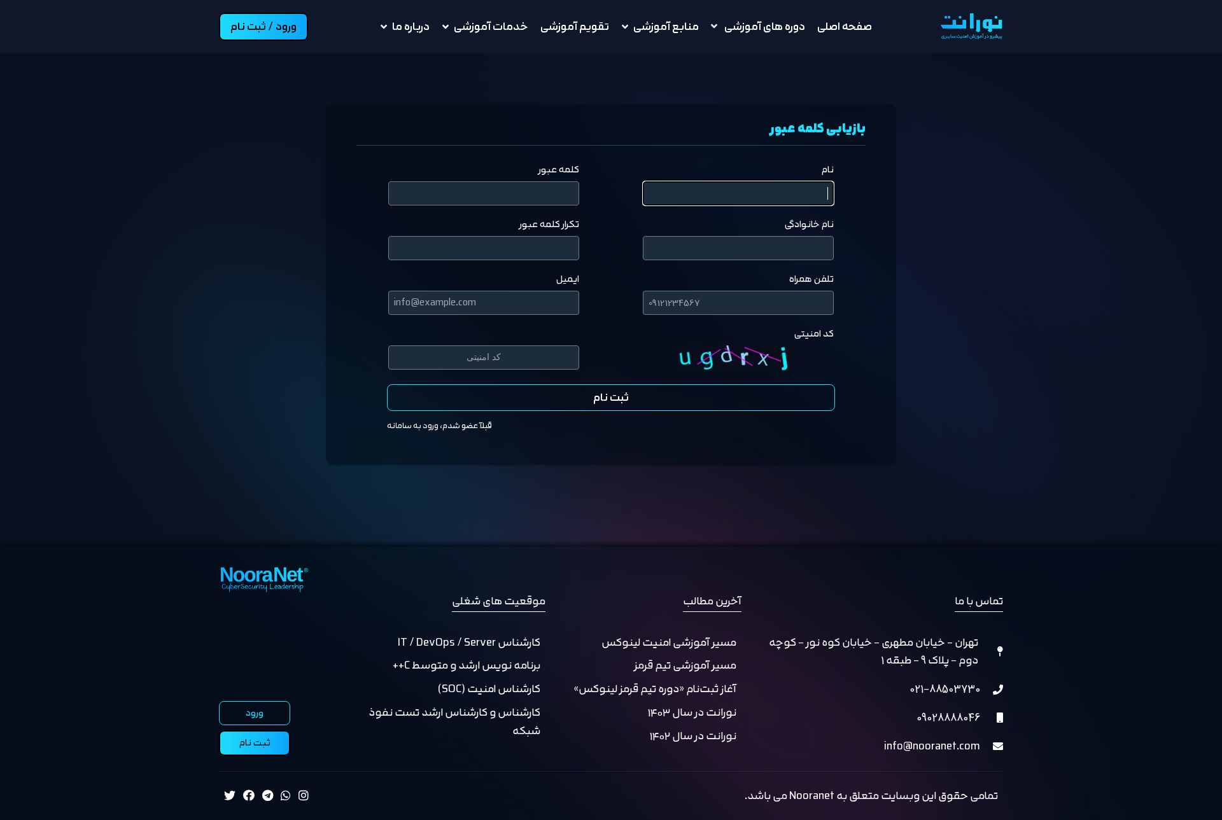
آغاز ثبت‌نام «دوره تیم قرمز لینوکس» (654, 688)
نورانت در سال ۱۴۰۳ (692, 712)
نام (828, 169)
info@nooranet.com (932, 745)
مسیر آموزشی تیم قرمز (685, 665)
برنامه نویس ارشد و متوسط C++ (466, 665)
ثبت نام (611, 397)
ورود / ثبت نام (263, 26)
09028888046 (948, 717)
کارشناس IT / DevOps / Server (469, 642)
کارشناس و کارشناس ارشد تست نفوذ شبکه (454, 721)
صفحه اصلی (844, 26)
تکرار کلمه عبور (549, 224)
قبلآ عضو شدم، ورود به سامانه (439, 425)
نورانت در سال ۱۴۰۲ (693, 735)
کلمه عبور (558, 169)
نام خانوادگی (809, 224)
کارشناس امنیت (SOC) (489, 688)
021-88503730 (944, 688)
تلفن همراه (811, 279)
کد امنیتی (814, 334)
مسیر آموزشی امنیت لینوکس (668, 642)
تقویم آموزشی (574, 26)
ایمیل (567, 279)
